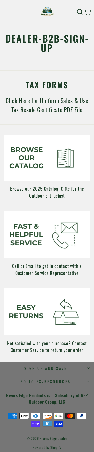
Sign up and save (45, 368)
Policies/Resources (46, 381)
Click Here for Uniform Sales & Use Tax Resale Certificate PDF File (47, 105)
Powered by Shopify (47, 447)
